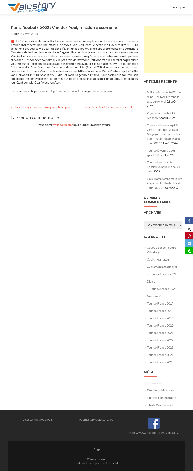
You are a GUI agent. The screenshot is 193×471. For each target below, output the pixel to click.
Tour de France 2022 (160, 340)
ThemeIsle (112, 463)
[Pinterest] (189, 235)
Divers (151, 281)
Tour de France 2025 (160, 362)
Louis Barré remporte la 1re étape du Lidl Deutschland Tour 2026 (164, 183)
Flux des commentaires (161, 397)
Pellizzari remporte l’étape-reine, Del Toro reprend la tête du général (164, 96)
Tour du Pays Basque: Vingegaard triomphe (40, 107)
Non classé (154, 296)
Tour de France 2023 (160, 347)
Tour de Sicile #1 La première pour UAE (111, 107)
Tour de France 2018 (160, 310)
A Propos (179, 7)
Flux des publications (160, 390)
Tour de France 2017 (160, 303)
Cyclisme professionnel (65, 91)
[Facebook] (189, 220)
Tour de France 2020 (160, 325)
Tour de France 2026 (163, 288)
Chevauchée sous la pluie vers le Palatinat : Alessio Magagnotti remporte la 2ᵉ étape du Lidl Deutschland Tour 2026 (164, 134)
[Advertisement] (168, 49)
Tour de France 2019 (160, 318)
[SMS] (189, 250)
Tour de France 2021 (163, 274)
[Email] (189, 243)
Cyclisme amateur (158, 259)
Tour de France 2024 (160, 354)
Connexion (154, 383)
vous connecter (63, 124)
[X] (189, 228)
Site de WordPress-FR (161, 405)
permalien (106, 91)
